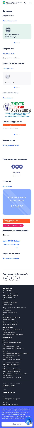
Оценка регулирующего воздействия (11, 356)
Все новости (7, 98)
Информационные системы (12, 360)
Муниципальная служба (11, 346)
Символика (7, 310)
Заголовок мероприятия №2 (16, 231)
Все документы (9, 54)
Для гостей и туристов (11, 322)
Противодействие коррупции (14, 125)
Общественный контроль (12, 369)
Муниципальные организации (13, 349)
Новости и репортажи (10, 293)
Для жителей (7, 288)
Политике (21, 418)
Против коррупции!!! (12, 122)
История (6, 315)
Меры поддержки (9, 332)
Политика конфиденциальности (10, 403)
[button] (14, 42)
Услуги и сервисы (9, 297)
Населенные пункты (10, 324)
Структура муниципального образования (12, 343)
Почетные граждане (10, 312)
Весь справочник (10, 21)
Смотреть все (8, 68)
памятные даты (8, 305)
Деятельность (8, 327)
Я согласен (17, 424)
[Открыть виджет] (28, 421)
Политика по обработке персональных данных (11, 365)
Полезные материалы (10, 295)
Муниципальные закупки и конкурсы (16, 353)
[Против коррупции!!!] (17, 109)
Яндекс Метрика (7, 411)
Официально (7, 337)
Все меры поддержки (11, 258)
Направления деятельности (12, 330)
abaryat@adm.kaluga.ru (11, 399)
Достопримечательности (11, 317)
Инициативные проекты (11, 371)
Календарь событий (10, 302)
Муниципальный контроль (12, 362)
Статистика (6, 340)
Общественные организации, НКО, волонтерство (15, 374)
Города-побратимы (9, 319)
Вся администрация (11, 145)
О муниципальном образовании (14, 308)
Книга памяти (7, 300)
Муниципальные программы (13, 334)
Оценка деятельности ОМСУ (13, 378)
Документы (6, 351)
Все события (7, 186)
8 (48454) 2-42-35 (9, 386)
